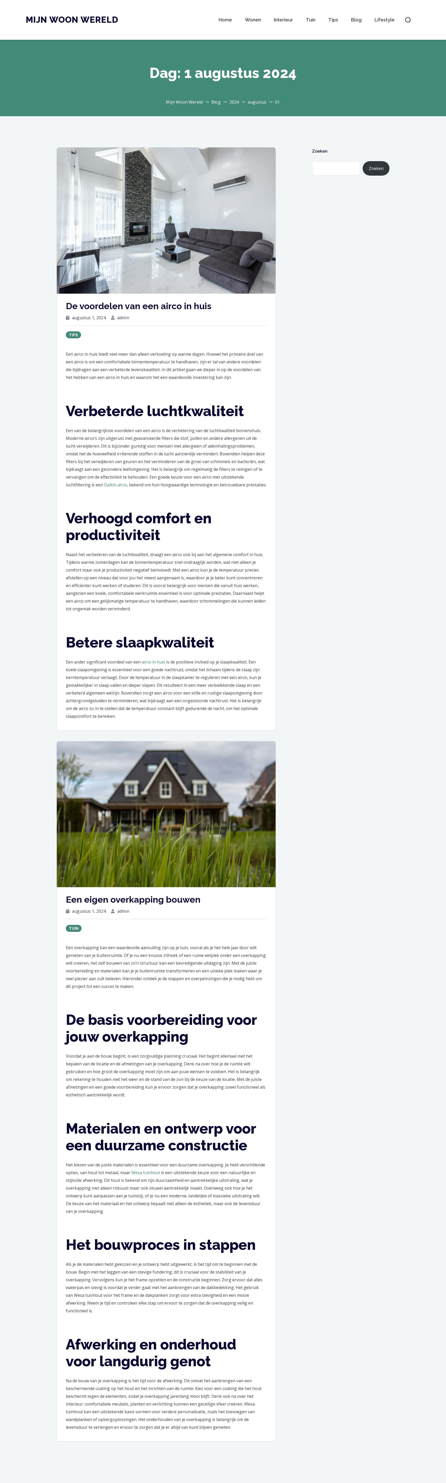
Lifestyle (385, 19)
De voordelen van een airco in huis (138, 306)
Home (225, 19)
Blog (356, 19)
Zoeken (320, 151)
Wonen (253, 19)
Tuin (310, 19)
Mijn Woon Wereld (72, 20)
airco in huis (153, 662)
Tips (333, 19)
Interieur (283, 19)
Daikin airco (115, 485)
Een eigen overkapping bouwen (133, 899)
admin (123, 318)
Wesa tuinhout (145, 1172)
